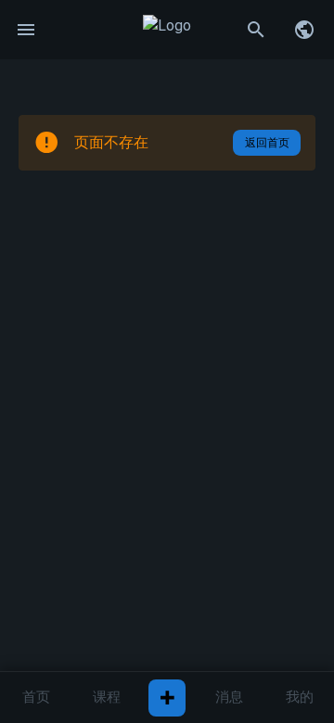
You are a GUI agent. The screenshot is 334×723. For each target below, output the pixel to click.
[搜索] (256, 29)
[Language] (304, 29)
